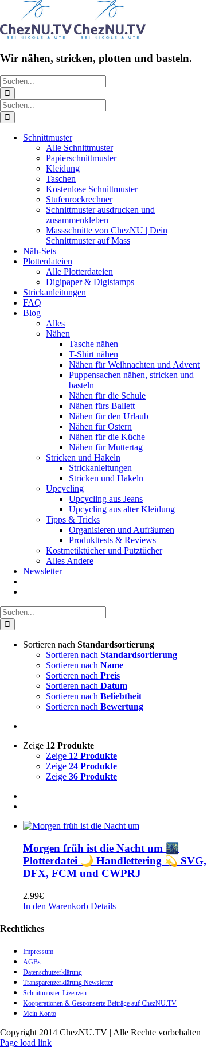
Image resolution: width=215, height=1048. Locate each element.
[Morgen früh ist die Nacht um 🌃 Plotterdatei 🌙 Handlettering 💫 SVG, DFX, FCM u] (119, 826)
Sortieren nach (111, 655)
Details (103, 906)
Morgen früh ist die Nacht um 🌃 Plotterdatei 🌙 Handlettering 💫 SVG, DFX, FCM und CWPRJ (114, 860)
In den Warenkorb (55, 906)
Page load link (26, 1042)
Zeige (81, 756)
